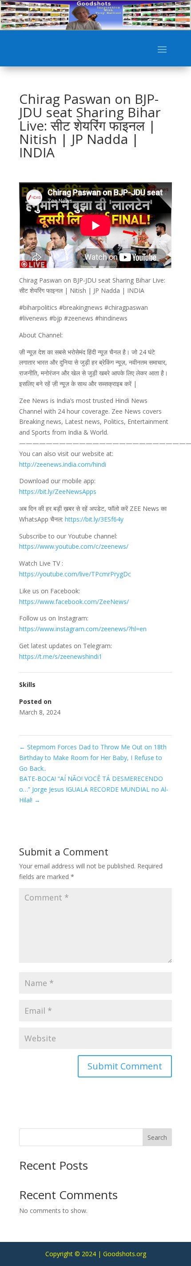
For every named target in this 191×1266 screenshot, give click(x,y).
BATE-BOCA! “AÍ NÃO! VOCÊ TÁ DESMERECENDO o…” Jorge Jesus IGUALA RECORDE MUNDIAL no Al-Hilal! (93, 789)
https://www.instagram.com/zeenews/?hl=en (83, 629)
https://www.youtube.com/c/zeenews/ (73, 546)
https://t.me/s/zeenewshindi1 (60, 656)
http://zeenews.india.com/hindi (62, 464)
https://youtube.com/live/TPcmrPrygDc (75, 574)
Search (157, 1137)
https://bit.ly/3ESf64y (94, 519)
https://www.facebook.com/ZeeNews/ (74, 601)
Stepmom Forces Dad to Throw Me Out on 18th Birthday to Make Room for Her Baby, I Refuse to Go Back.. (93, 758)
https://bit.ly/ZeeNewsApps (57, 491)
